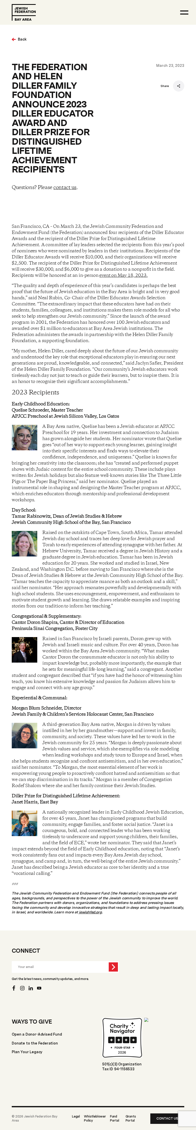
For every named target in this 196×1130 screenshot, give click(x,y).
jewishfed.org (90, 912)
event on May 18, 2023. (123, 275)
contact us (65, 187)
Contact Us (167, 1118)
